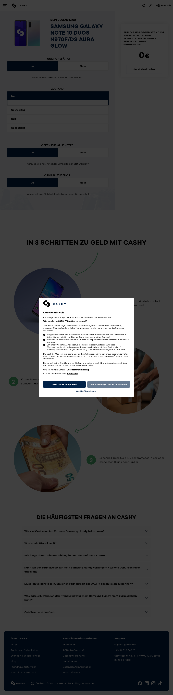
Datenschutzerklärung (78, 370)
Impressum (72, 373)
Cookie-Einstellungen (86, 391)
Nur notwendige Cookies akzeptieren (109, 384)
